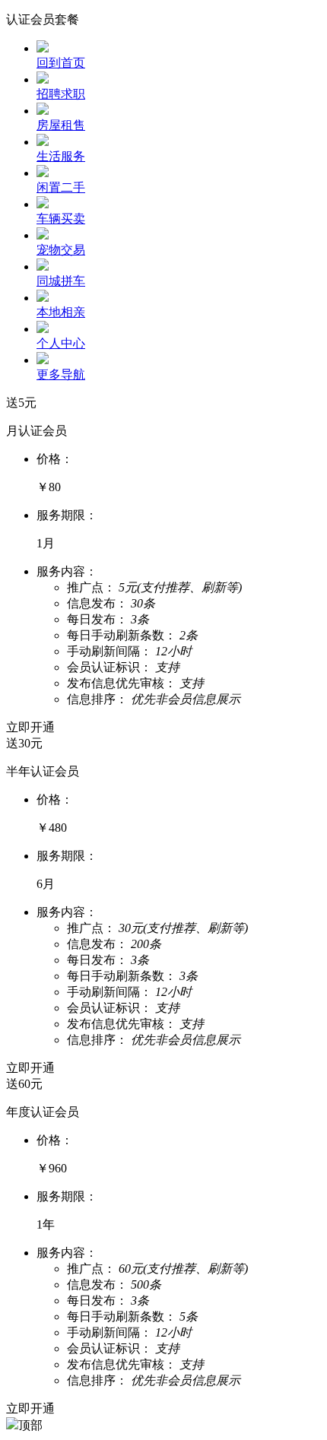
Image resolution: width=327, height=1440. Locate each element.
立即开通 (30, 727)
